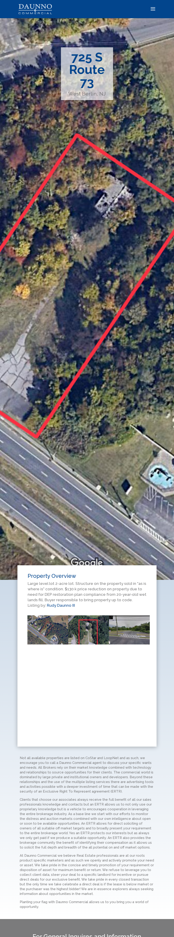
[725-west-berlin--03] (88, 615)
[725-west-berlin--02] (47, 615)
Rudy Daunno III (61, 605)
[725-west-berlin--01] (129, 615)
